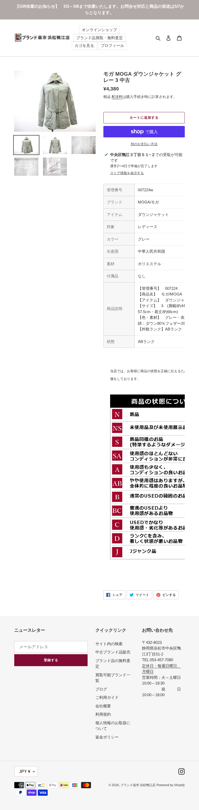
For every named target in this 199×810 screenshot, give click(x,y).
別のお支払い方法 (144, 144)
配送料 (117, 97)
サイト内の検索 (109, 644)
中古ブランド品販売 (112, 652)
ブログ (101, 689)
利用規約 (103, 714)
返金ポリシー (107, 737)
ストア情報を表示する (127, 173)
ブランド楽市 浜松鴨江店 (137, 785)
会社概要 (103, 706)
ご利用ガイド (107, 697)
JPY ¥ (24, 771)
